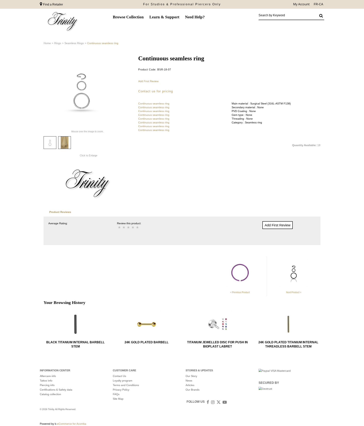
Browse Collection (128, 17)
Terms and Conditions (126, 385)
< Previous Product (240, 292)
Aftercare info (48, 376)
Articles (190, 385)
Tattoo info (46, 380)
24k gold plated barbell (147, 342)
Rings (57, 43)
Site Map (118, 398)
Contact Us (119, 376)
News (189, 380)
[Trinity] (63, 22)
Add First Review (148, 81)
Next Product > (293, 292)
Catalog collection (50, 394)
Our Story (191, 376)
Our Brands (192, 389)
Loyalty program (122, 380)
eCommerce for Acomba (71, 423)
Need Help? (195, 17)
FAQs (116, 394)
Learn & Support (164, 17)
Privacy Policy (121, 389)
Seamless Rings (74, 43)
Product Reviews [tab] (60, 211)
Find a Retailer (52, 4)
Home (47, 43)
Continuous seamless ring (153, 103)
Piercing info (47, 385)
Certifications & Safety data (56, 389)
